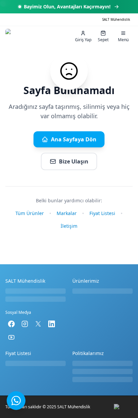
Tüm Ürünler (29, 213)
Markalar (67, 213)
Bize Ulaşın (73, 161)
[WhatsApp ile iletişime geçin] (16, 400)
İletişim (69, 226)
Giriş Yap (83, 40)
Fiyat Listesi (102, 213)
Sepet (103, 40)
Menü (123, 40)
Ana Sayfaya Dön (73, 139)
